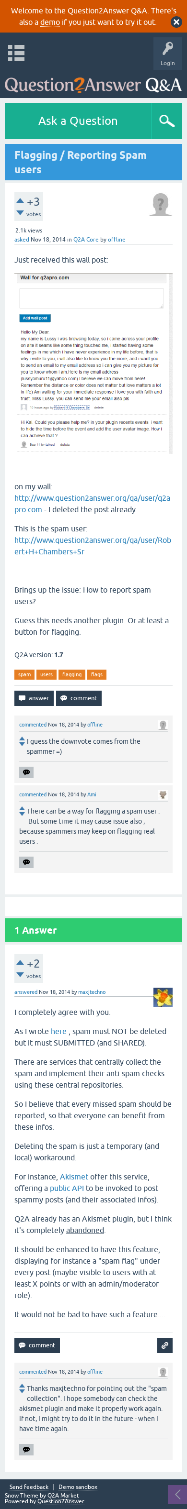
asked (21, 239)
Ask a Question (78, 120)
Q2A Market (63, 1495)
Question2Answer (60, 1501)
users (46, 674)
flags (97, 674)
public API (67, 1188)
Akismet (74, 1176)
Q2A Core (86, 239)
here (59, 1031)
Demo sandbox (77, 1487)
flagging (72, 674)
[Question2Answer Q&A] (93, 81)
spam (24, 674)
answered (25, 992)
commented (33, 724)
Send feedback (29, 1487)
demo (50, 22)
